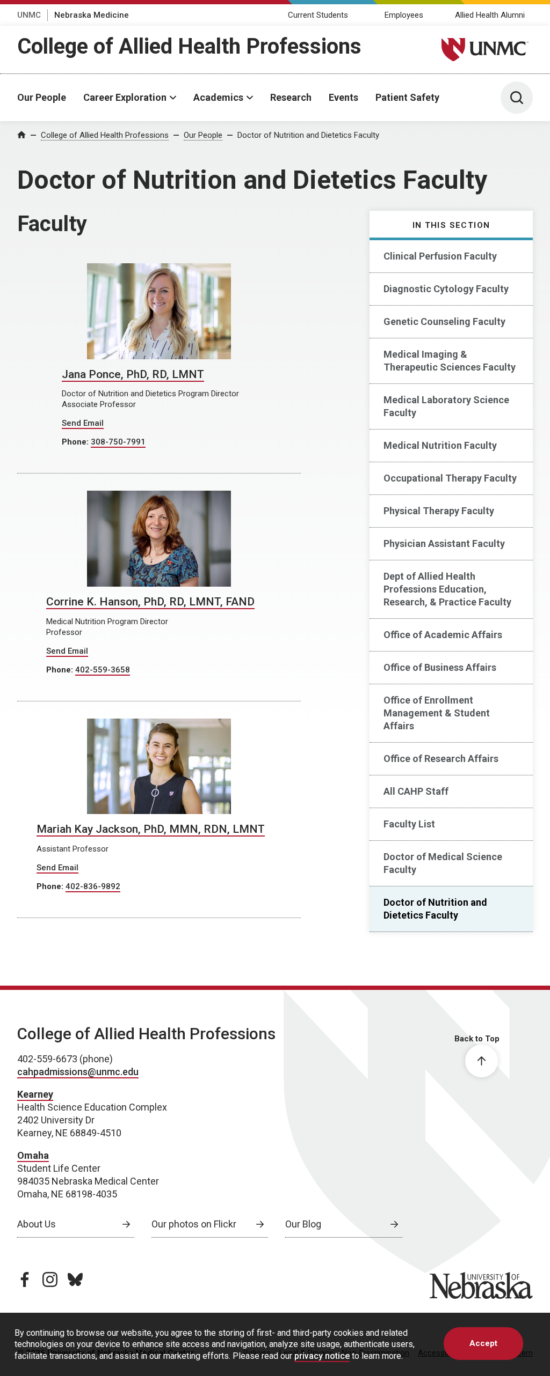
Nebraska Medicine (91, 15)
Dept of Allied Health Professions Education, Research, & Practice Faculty (447, 589)
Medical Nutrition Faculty (440, 445)
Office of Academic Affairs (442, 634)
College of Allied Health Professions (189, 46)
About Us (36, 1224)
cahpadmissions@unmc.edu (78, 1071)
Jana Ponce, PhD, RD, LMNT (133, 374)
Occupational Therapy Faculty (450, 478)
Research (291, 97)
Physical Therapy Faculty (438, 510)
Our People (41, 97)
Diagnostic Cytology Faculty (446, 288)
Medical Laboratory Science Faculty (446, 406)
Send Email (83, 423)
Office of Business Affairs (439, 667)
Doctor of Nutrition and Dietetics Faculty (308, 135)
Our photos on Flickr (193, 1224)
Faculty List (409, 824)
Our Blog (303, 1224)
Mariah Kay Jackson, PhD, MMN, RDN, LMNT (151, 829)
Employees (404, 15)
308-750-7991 (118, 442)
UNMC (29, 15)
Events (343, 97)
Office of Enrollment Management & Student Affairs (436, 712)
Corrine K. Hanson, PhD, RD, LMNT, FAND (150, 601)
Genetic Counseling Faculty (444, 321)
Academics (218, 97)
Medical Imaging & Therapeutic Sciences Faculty (449, 361)
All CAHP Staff (415, 791)
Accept (483, 1343)
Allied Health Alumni (490, 15)
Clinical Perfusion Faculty (440, 256)
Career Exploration (125, 97)
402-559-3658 (102, 670)
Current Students (318, 15)
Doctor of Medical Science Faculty (442, 863)
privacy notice (322, 1356)
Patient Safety (407, 97)
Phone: (76, 442)
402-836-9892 (93, 886)
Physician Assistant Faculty (444, 543)
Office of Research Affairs (440, 758)
